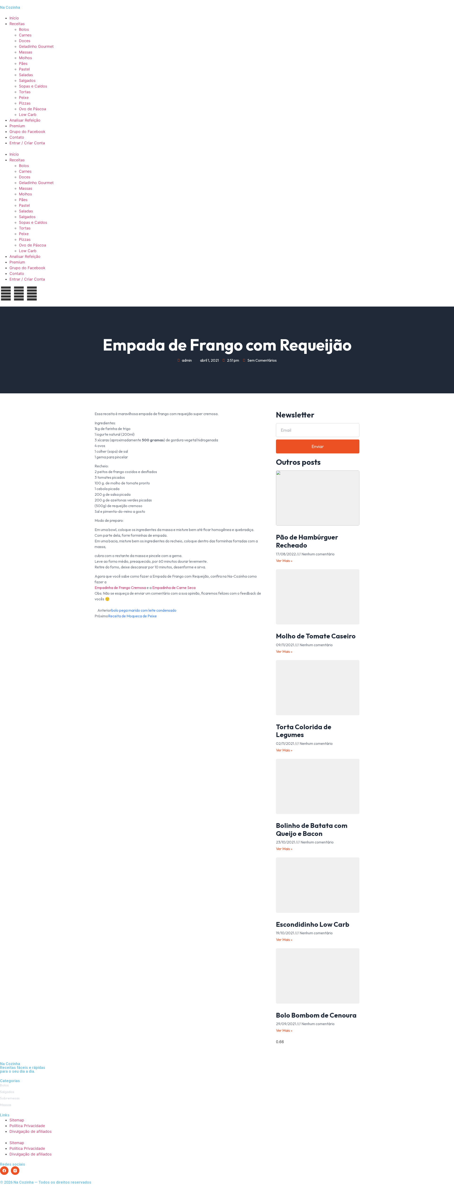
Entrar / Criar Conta (27, 143)
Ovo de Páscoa (32, 108)
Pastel (24, 69)
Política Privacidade (27, 1125)
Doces (24, 40)
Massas (25, 52)
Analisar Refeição (24, 120)
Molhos (25, 57)
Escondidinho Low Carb (312, 924)
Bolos (24, 29)
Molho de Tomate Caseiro (316, 636)
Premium (17, 125)
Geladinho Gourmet (36, 46)
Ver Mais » (284, 560)
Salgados (27, 80)
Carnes (25, 35)
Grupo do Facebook (27, 131)
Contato (16, 137)
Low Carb (27, 114)
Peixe (24, 97)
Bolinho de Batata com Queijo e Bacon (311, 829)
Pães (23, 63)
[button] (227, 148)
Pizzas (25, 103)
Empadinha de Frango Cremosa (120, 587)
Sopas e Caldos (33, 86)
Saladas (26, 74)
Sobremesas (10, 1098)
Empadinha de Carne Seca (174, 587)
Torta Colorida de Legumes (303, 731)
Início (14, 18)
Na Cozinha (10, 7)
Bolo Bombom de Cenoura (316, 1015)
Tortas (25, 91)
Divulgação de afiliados (30, 1131)
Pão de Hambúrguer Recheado (307, 541)
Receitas (17, 23)
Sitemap (16, 1120)
